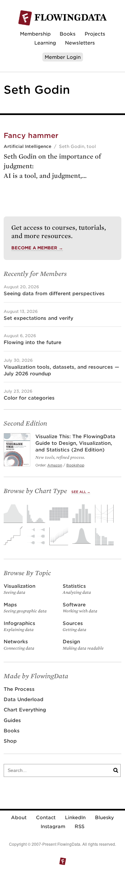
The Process (19, 689)
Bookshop (75, 465)
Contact (46, 817)
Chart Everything (25, 709)
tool (91, 146)
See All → (80, 492)
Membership (35, 34)
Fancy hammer (31, 135)
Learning (45, 43)
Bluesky (104, 817)
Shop (10, 741)
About (19, 817)
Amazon (54, 465)
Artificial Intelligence (27, 146)
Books (68, 34)
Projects (95, 34)
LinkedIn (75, 817)
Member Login (63, 57)
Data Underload (23, 699)
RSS (79, 826)
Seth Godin (71, 146)
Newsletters (80, 43)
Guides (12, 720)
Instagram (53, 826)
